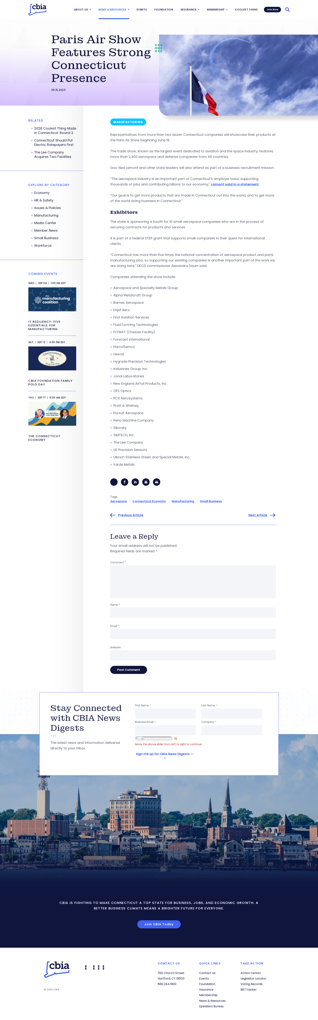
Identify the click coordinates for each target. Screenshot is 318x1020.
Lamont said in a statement (235, 184)
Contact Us (207, 973)
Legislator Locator (253, 978)
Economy (42, 193)
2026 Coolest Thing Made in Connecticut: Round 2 (55, 130)
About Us (81, 9)
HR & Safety (43, 200)
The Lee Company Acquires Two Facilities (52, 154)
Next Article (257, 515)
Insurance (189, 9)
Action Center (251, 973)
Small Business (211, 501)
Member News (46, 230)
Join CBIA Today (159, 924)
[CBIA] (37, 10)
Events (142, 9)
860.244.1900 (167, 984)
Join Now (272, 9)
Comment (118, 562)
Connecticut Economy (149, 501)
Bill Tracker (249, 989)
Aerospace (118, 501)
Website (115, 647)
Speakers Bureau (211, 1006)
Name (115, 605)
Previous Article (130, 515)
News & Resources (112, 9)
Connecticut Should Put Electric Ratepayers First (54, 142)
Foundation (163, 9)
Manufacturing (183, 501)
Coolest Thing (246, 9)
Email (114, 626)
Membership (216, 9)
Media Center (45, 223)
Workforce (43, 245)
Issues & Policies (47, 208)
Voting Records (252, 984)
